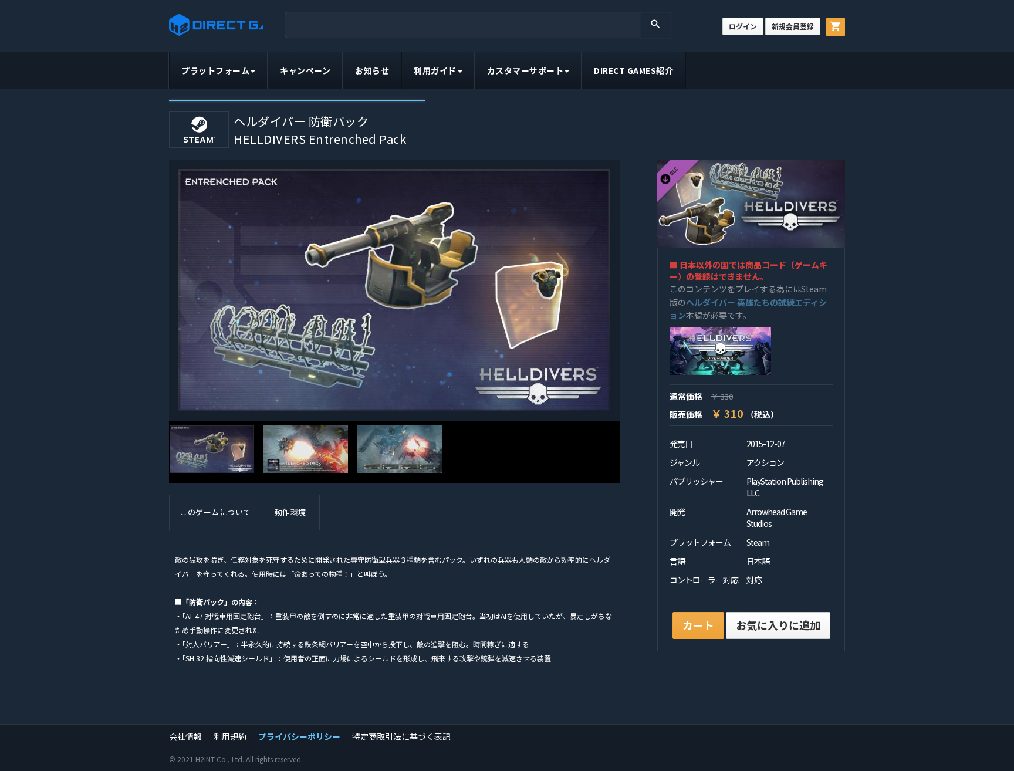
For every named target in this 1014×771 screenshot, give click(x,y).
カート (698, 625)
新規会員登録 (793, 26)
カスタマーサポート (525, 70)
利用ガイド (435, 70)
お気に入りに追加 (778, 625)
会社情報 (185, 736)
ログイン (743, 26)
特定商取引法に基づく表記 (401, 736)
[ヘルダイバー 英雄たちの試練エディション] (720, 350)
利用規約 (230, 736)
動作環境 (290, 512)
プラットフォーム (215, 70)
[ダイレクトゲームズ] (216, 25)
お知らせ (372, 70)
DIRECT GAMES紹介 (633, 70)
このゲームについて (215, 512)
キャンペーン (305, 70)
